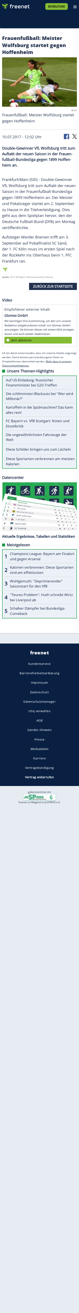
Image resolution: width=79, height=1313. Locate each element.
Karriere (39, 758)
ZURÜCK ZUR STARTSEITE (53, 286)
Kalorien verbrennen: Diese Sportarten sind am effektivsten (42, 570)
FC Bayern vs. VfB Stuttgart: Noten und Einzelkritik (37, 423)
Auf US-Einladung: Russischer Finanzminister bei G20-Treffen (31, 383)
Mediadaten (40, 749)
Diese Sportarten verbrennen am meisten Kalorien (40, 461)
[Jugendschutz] (39, 797)
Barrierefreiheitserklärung (39, 673)
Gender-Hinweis (39, 730)
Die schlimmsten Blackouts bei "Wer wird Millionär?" (39, 396)
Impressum (39, 683)
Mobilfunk (56, 6)
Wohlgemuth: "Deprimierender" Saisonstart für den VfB (36, 584)
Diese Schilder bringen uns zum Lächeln (38, 449)
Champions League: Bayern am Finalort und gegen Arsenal (42, 556)
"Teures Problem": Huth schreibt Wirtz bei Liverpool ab (41, 597)
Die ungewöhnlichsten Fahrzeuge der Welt (36, 437)
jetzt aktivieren (21, 340)
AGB (39, 720)
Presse (39, 739)
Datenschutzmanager (39, 701)
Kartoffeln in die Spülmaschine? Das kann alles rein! (39, 410)
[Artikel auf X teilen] (74, 136)
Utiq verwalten (39, 711)
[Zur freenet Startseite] (15, 5)
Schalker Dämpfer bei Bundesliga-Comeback (37, 611)
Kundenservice (39, 664)
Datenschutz (39, 692)
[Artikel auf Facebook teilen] (67, 136)
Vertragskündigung (39, 768)
